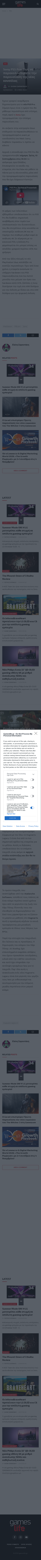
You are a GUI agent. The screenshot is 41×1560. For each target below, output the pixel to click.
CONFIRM (12, 818)
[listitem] (20, 774)
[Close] (36, 734)
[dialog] (20, 780)
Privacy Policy (33, 826)
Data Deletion (8, 826)
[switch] (32, 780)
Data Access (20, 826)
